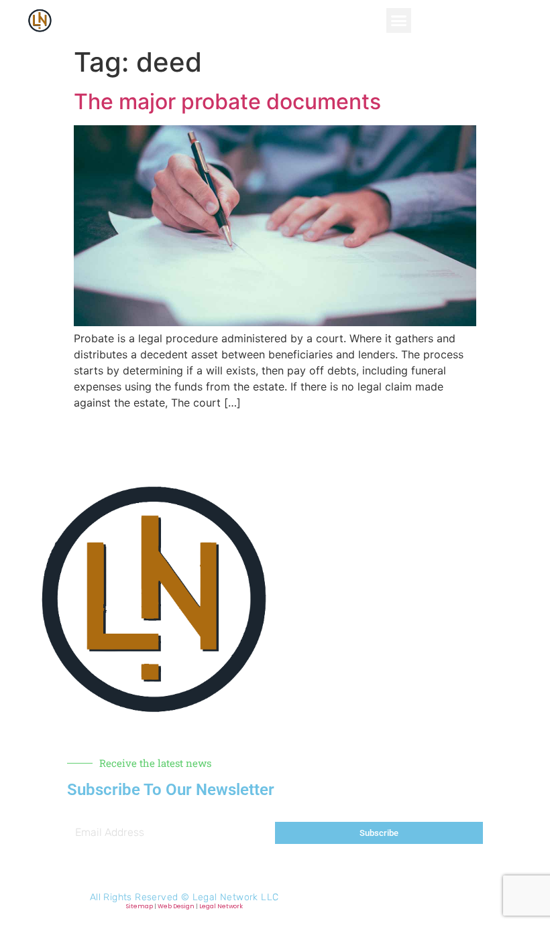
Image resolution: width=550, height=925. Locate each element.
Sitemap (139, 906)
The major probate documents (227, 101)
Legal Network (221, 906)
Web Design (176, 906)
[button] (399, 20)
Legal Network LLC (235, 897)
